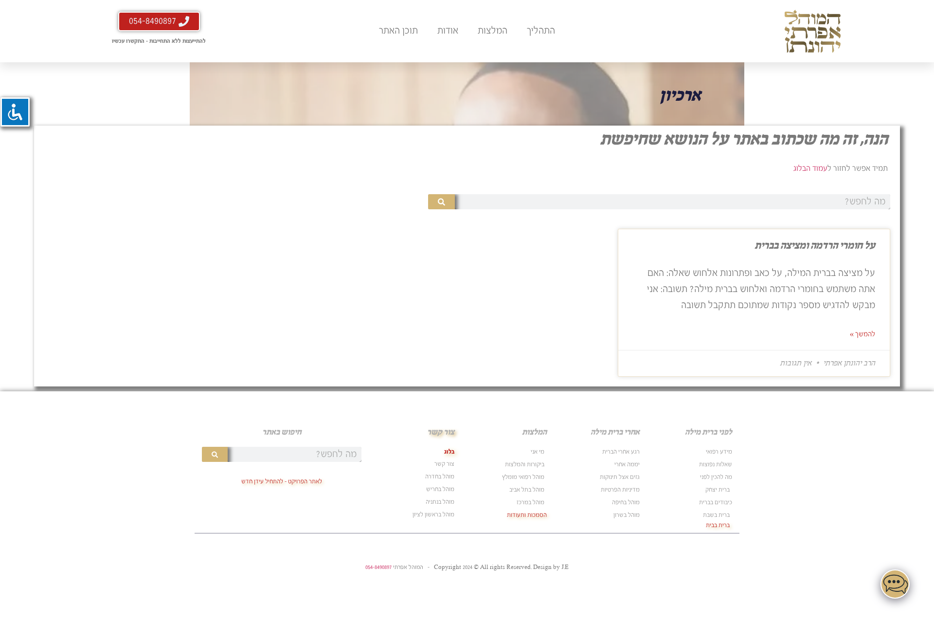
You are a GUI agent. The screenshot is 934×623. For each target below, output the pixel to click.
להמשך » (862, 334)
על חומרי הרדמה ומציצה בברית (814, 246)
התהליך (541, 31)
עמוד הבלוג (810, 169)
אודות (447, 31)
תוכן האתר (398, 31)
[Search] (441, 201)
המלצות (492, 31)
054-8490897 (378, 567)
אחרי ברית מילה (615, 432)
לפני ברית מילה (708, 432)
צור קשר (440, 432)
